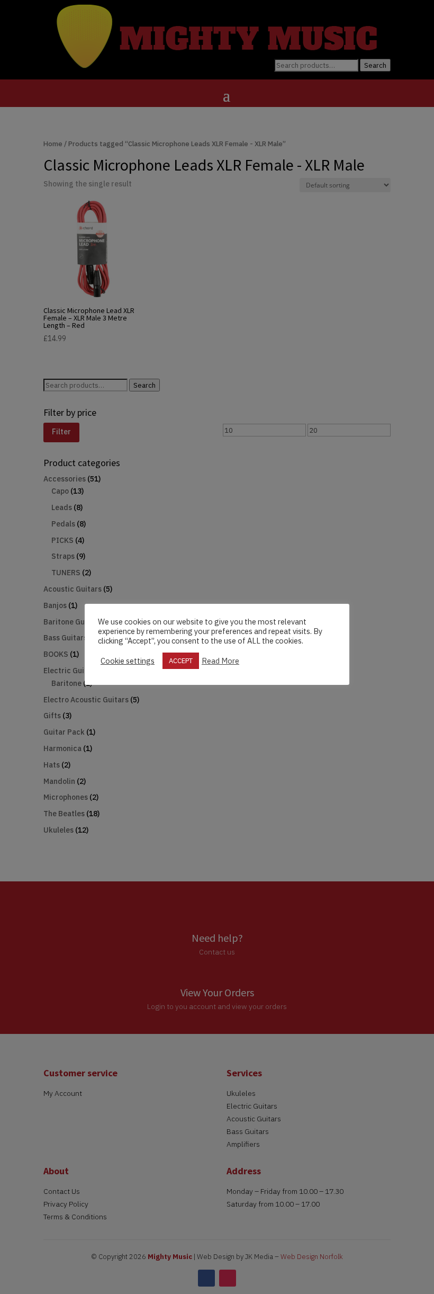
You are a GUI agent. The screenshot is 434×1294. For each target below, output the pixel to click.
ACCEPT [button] (181, 660)
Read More (220, 661)
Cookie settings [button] (128, 661)
